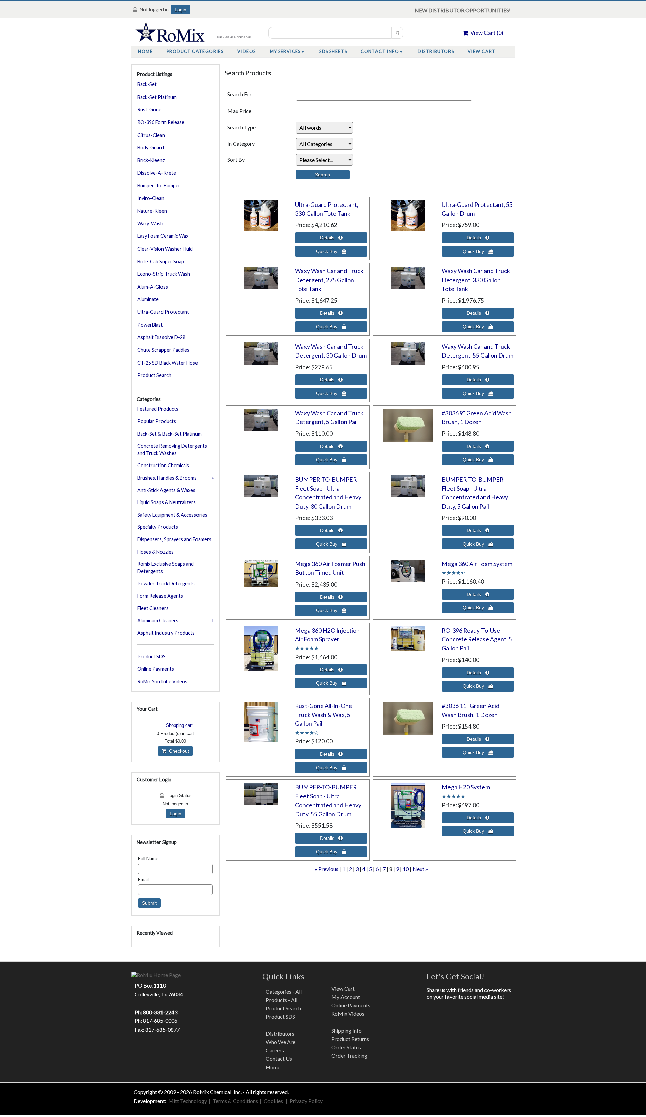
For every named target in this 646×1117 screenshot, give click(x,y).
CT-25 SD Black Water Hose (167, 363)
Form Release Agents (160, 596)
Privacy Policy (306, 1100)
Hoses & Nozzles (155, 552)
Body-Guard (150, 147)
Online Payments (155, 669)
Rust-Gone (149, 109)
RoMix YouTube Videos (162, 681)
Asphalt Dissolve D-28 (161, 337)
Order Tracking (349, 1055)
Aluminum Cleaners (157, 620)
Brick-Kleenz (151, 160)
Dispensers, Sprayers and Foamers (174, 539)
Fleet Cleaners (153, 608)
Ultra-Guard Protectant (163, 312)
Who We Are (280, 1042)
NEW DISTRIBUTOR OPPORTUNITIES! (463, 10)
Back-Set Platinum (157, 97)
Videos (246, 51)
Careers (275, 1050)
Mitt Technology (187, 1100)
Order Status (346, 1047)
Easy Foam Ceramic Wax (162, 236)
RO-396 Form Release (160, 122)
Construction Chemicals (163, 465)
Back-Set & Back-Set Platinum (169, 434)
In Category (241, 143)
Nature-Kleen (152, 211)
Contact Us (279, 1058)
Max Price (239, 111)
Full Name (148, 858)
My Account (345, 997)
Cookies (274, 1100)
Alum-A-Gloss (152, 287)
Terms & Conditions (235, 1100)
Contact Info (380, 51)
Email (143, 879)
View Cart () (485, 32)
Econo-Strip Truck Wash (163, 274)
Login (180, 9)
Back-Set (147, 84)
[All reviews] (453, 572)
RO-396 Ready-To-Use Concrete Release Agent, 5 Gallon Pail (477, 639)
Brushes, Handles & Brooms (167, 478)
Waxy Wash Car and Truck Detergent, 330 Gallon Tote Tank (476, 279)
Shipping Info (346, 1030)
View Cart (482, 51)
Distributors (436, 51)
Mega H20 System (466, 787)
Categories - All (284, 991)
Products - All (281, 1000)
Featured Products (157, 409)
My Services (285, 51)
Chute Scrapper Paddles (163, 350)
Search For (239, 94)
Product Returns (350, 1039)
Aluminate (148, 299)
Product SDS (151, 656)
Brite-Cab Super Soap (160, 261)
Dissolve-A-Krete (156, 173)
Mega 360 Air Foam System (477, 563)
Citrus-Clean (151, 135)
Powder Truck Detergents (166, 583)
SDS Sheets (333, 51)
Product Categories (195, 51)
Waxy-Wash (150, 223)
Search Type (241, 127)
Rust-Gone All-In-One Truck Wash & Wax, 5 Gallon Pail (323, 714)
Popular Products (156, 421)
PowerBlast (150, 325)
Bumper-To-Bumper (158, 185)
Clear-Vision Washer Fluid (165, 249)
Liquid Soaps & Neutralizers (166, 502)
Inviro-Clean (150, 198)
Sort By (236, 159)
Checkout (177, 751)
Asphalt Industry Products (166, 633)
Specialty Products (157, 527)
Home (145, 51)
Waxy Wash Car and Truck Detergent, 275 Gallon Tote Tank (329, 279)
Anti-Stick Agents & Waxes (166, 490)
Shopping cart (179, 725)
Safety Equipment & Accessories (172, 515)
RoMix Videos (347, 1013)
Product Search (154, 375)
